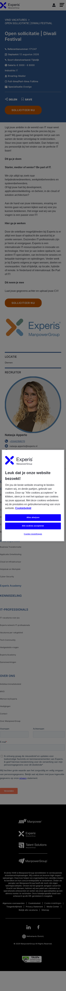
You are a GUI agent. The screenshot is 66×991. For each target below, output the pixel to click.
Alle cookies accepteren (33, 526)
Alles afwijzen (33, 518)
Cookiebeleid (23, 508)
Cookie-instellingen (33, 534)
